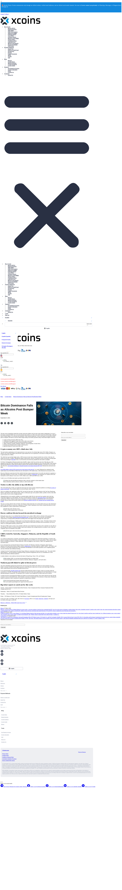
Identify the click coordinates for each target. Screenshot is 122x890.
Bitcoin (2, 608)
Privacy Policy (5, 753)
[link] (4, 20)
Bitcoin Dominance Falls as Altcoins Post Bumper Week (27, 396)
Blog (5, 59)
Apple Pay (3, 700)
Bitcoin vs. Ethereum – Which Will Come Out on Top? (13, 602)
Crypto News (8, 396)
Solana (2, 685)
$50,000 (13, 459)
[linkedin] (2, 655)
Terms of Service (82, 752)
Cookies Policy (5, 755)
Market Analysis (4, 717)
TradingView (35, 474)
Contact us (11, 72)
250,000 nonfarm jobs (15, 570)
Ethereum (3, 683)
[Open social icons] (2, 782)
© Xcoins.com (5, 750)
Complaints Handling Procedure (9, 758)
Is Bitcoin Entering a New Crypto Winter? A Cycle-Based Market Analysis (17, 613)
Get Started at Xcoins (6, 732)
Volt (9, 57)
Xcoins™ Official (5, 14)
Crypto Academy (5, 719)
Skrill (2, 704)
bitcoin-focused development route (20, 517)
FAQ (2, 737)
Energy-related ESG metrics (8, 760)
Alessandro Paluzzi (41, 497)
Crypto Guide (11, 65)
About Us (10, 75)
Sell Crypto (11, 46)
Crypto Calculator (12, 69)
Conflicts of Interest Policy (8, 757)
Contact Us (3, 742)
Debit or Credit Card (5, 697)
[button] (47, 169)
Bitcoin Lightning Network (30, 500)
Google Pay (3, 702)
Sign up (7, 315)
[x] (2, 652)
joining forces (28, 546)
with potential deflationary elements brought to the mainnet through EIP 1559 (25, 465)
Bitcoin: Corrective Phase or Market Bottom (10, 609)
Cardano (2, 688)
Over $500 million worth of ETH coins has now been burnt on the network (17, 469)
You (4, 353)
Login (6, 313)
